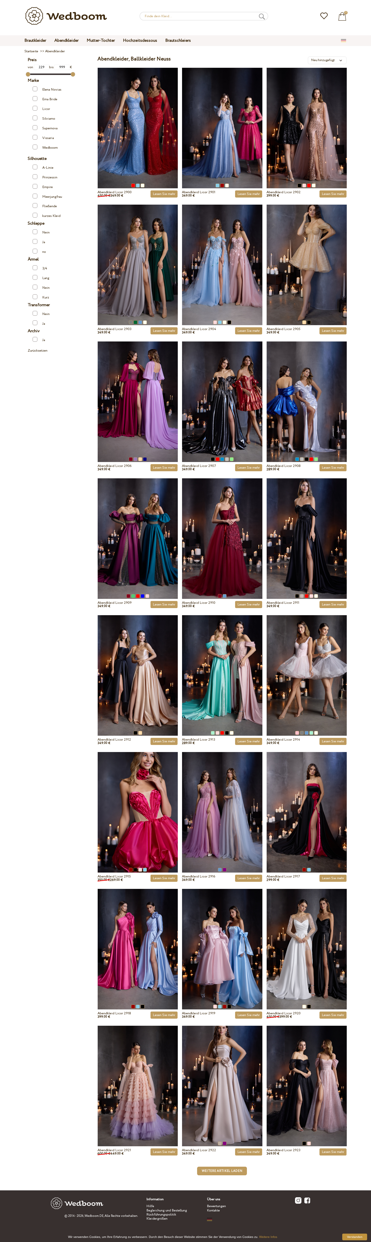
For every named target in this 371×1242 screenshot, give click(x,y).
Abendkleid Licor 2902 (283, 192)
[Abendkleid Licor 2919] (222, 939)
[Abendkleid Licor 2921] (138, 1076)
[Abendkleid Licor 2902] (307, 118)
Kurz (45, 297)
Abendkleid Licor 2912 (114, 739)
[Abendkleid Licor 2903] (138, 255)
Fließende (49, 206)
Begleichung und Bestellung (166, 1210)
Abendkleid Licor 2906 (114, 465)
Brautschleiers (178, 40)
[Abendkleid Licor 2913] (222, 665)
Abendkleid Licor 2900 (114, 192)
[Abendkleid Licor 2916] (222, 802)
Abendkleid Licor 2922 (199, 1150)
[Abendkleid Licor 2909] (138, 528)
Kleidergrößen (156, 1218)
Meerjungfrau (52, 196)
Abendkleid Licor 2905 (283, 329)
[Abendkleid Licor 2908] (307, 392)
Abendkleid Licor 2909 (114, 602)
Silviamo (48, 118)
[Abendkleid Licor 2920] (307, 939)
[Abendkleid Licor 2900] (138, 118)
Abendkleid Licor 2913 (198, 739)
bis (52, 67)
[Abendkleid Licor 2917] (307, 802)
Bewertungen (216, 1206)
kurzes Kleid (51, 215)
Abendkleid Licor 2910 (198, 602)
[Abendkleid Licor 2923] (307, 1076)
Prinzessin (49, 177)
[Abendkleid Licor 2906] (138, 392)
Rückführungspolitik (161, 1214)
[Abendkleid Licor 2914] (307, 665)
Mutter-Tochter (101, 40)
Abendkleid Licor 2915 (114, 876)
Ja (43, 242)
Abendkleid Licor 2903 (114, 329)
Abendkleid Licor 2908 (283, 465)
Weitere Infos (268, 1237)
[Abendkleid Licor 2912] (138, 665)
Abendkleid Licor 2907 (199, 465)
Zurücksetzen (37, 350)
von (31, 67)
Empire (47, 187)
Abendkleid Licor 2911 (282, 602)
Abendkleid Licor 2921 (114, 1150)
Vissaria (48, 138)
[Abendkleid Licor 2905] (307, 255)
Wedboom (50, 147)
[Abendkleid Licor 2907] (222, 392)
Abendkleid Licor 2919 (198, 1013)
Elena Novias (51, 89)
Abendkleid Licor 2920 (283, 1013)
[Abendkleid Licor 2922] (222, 1076)
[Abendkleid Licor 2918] (138, 939)
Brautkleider (35, 40)
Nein (46, 232)
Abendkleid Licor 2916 (198, 876)
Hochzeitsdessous (140, 40)
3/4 (44, 268)
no (44, 251)
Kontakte (213, 1210)
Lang (45, 278)
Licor (46, 109)
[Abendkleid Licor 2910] (222, 528)
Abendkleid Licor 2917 (283, 876)
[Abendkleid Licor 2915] (138, 802)
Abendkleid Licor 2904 (199, 329)
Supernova (50, 128)
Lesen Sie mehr (164, 194)
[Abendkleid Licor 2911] (307, 528)
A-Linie (47, 167)
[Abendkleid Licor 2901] (222, 118)
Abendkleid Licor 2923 (283, 1150)
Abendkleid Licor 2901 (198, 192)
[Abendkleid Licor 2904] (222, 255)
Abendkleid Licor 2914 (283, 739)
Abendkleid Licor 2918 (114, 1013)
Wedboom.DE (94, 1216)
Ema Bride (49, 99)
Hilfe (150, 1206)
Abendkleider (66, 40)
